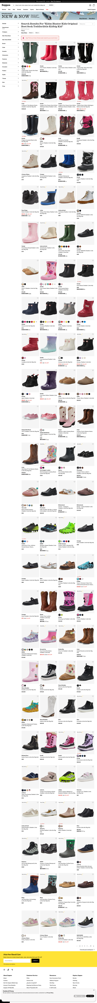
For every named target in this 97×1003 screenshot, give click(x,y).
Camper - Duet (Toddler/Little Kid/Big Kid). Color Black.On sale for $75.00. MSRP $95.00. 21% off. (30, 606)
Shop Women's (83, 18)
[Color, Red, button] (52, 322)
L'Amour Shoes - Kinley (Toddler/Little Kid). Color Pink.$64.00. (30, 927)
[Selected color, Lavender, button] (78, 756)
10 (90, 946)
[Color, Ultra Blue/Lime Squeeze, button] (25, 541)
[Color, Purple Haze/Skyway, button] (27, 720)
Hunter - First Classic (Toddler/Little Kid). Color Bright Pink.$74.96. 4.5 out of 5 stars (49, 59)
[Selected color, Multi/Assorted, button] (59, 579)
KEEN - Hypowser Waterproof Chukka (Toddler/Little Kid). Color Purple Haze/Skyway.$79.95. (30, 641)
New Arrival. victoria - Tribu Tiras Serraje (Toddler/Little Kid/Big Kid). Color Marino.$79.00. (30, 782)
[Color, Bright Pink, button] (27, 66)
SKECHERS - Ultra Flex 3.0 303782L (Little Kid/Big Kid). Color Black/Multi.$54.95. (85, 927)
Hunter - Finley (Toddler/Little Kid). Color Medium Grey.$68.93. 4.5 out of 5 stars (67, 313)
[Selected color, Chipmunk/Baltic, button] (23, 720)
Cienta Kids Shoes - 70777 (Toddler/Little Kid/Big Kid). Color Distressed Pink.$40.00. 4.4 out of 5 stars (30, 422)
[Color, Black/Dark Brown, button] (43, 685)
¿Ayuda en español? (32, 983)
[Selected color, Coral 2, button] (41, 430)
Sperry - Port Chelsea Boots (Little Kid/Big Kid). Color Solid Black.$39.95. (67, 460)
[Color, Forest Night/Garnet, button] (32, 649)
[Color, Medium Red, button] (32, 322)
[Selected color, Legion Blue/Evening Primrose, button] (41, 541)
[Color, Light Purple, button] (80, 358)
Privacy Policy (50, 992)
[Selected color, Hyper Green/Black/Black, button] (59, 541)
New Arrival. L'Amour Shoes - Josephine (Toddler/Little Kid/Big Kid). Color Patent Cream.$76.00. (30, 166)
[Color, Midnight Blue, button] (80, 898)
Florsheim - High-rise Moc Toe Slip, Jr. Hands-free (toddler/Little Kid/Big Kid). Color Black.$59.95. (49, 497)
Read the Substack (56, 1)
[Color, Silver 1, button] (43, 826)
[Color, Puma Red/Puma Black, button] (80, 579)
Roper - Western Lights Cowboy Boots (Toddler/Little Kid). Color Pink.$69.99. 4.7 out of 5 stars (67, 422)
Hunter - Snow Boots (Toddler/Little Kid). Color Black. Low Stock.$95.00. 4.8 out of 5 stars (85, 276)
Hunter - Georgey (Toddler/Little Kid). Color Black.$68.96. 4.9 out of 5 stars (49, 313)
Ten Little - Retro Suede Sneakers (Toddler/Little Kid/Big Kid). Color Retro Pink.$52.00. (30, 497)
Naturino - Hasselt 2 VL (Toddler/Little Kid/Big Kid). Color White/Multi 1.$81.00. (85, 782)
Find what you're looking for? (86, 949)
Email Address (8, 960)
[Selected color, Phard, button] (59, 826)
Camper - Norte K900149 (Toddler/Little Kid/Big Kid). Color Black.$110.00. (49, 166)
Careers (5, 980)
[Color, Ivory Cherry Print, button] (46, 284)
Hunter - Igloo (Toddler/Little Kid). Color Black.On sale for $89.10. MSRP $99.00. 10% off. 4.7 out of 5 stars (30, 386)
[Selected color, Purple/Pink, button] (59, 615)
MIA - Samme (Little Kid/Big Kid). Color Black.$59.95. (67, 712)
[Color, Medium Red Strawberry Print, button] (50, 284)
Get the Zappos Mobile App (10, 983)
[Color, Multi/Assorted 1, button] (62, 579)
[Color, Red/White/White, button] (66, 541)
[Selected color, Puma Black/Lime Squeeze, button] (23, 541)
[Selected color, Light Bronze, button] (78, 394)
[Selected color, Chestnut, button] (23, 284)
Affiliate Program (54, 980)
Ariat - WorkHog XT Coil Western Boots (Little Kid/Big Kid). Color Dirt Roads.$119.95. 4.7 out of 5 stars (30, 460)
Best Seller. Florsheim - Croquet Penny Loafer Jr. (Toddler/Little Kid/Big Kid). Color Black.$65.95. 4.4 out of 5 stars (85, 460)
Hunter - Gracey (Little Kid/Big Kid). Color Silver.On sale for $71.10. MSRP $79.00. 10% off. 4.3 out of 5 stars (67, 350)
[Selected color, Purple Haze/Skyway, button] (23, 649)
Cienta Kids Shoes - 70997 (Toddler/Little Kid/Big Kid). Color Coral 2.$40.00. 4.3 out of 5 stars (49, 422)
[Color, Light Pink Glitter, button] (64, 322)
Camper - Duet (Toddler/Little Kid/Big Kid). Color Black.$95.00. (85, 534)
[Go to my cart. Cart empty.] (93, 5)
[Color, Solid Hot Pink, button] (62, 468)
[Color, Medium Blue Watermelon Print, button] (48, 284)
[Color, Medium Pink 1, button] (25, 358)
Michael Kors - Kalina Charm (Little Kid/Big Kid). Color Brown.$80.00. (30, 747)
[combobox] (30, 5)
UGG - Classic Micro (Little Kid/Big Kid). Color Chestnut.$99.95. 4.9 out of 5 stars (67, 386)
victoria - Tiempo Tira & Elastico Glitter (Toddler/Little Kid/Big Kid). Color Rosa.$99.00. (49, 782)
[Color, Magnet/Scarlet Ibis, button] (43, 541)
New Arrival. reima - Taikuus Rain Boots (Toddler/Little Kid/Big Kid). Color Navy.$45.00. (49, 202)
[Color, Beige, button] (25, 790)
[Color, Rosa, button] (29, 790)
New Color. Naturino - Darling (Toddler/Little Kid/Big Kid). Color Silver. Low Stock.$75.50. (49, 818)
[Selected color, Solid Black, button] (59, 468)
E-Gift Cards (53, 987)
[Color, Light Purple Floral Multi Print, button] (52, 284)
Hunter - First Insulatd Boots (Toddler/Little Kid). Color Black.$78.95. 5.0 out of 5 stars (67, 276)
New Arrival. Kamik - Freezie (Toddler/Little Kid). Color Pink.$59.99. (85, 606)
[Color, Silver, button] (82, 358)
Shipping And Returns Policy (34, 985)
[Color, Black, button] (25, 66)
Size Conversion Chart (55, 978)
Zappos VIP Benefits (8, 987)
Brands (74, 978)
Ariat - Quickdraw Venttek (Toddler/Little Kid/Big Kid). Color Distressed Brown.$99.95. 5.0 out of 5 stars (67, 130)
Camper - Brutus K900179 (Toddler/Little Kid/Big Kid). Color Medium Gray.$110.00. (85, 202)
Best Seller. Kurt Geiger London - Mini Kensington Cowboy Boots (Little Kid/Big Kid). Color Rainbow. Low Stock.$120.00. (49, 460)
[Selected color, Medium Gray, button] (78, 211)
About (5, 978)
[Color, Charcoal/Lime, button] (82, 175)
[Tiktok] (8, 969)
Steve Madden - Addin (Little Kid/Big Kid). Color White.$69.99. (49, 712)
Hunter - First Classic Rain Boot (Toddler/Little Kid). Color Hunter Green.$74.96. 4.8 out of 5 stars (67, 239)
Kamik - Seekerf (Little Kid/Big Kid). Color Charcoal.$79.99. (49, 676)
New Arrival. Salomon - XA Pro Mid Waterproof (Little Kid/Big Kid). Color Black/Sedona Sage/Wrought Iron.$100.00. (30, 854)
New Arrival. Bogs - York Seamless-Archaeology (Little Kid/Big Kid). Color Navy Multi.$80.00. (30, 890)
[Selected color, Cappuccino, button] (78, 898)
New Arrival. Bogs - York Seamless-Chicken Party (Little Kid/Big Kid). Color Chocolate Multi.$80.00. (49, 890)
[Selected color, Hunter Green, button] (23, 66)
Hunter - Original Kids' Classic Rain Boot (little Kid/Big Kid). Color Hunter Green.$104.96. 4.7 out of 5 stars (30, 59)
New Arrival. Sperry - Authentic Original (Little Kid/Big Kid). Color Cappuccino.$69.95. (85, 890)
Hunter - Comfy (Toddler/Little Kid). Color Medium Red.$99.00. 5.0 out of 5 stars (85, 313)
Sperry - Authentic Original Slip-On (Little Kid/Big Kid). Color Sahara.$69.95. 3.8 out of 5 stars (67, 890)
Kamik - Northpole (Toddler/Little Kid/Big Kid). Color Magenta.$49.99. (85, 130)
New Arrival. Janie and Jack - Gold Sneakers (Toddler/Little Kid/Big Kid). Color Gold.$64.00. (30, 818)
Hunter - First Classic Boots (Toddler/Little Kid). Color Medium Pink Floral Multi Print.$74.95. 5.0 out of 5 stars (49, 276)
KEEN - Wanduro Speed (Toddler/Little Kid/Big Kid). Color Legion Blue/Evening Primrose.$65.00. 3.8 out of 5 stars (49, 534)
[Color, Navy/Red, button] (80, 615)
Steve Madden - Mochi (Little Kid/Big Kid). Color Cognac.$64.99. (67, 676)
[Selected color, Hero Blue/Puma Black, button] (78, 579)
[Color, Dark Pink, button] (25, 322)
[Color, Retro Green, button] (32, 505)
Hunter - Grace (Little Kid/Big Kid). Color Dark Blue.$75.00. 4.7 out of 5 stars (30, 313)
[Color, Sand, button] (64, 394)
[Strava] (12, 969)
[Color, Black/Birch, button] (29, 649)
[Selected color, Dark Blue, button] (23, 322)
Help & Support (92, 9)
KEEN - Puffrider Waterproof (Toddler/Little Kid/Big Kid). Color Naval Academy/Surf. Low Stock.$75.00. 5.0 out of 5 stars (67, 166)
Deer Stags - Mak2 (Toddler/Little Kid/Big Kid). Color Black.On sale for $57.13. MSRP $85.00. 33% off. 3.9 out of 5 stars (30, 202)
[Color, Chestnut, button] (87, 394)
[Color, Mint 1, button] (43, 430)
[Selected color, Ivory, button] (41, 139)
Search (51, 5)
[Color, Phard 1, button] (62, 826)
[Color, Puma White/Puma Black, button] (82, 579)
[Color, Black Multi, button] (43, 468)
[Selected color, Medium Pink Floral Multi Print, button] (41, 284)
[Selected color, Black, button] (78, 175)
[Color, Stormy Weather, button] (80, 685)
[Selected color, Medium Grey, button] (59, 322)
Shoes (30, 32)
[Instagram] (4, 969)
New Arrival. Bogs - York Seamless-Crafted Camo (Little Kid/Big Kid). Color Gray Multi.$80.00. (67, 854)
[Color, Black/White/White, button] (68, 541)
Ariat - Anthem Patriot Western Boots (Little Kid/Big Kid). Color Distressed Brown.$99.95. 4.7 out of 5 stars (85, 422)
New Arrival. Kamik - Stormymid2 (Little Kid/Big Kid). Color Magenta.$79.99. (67, 747)
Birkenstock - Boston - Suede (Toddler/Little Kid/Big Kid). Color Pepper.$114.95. (85, 497)
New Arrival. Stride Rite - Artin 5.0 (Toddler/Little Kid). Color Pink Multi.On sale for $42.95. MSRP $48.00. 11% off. (67, 927)
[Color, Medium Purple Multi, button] (85, 322)
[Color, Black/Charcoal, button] (82, 615)
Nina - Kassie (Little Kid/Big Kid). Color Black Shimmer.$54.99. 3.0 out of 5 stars (85, 818)
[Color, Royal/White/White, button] (64, 541)
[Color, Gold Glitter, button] (50, 322)
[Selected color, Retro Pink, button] (23, 505)
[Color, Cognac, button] (43, 505)
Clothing (75, 980)
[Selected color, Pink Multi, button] (59, 936)
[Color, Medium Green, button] (27, 322)
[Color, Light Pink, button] (62, 284)
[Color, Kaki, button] (27, 790)
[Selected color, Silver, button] (59, 358)
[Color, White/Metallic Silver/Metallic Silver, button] (62, 541)
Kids (37, 32)
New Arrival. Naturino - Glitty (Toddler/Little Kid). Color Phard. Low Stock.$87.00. (67, 818)
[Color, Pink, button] (43, 139)
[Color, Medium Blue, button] (27, 394)
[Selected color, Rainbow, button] (41, 468)
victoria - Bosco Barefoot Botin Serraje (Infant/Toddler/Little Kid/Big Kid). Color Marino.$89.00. (85, 854)
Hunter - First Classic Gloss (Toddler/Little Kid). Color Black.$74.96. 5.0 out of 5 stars (67, 59)
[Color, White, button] (25, 936)
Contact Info (30, 980)
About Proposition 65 (32, 987)
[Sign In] (90, 5)
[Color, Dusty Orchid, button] (62, 394)
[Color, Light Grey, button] (85, 358)
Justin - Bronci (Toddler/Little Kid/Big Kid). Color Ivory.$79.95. (49, 130)
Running (75, 985)
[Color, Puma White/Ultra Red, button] (27, 541)
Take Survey (53, 985)
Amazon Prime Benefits (9, 985)
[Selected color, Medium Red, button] (78, 322)
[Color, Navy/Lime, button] (62, 615)
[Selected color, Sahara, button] (59, 898)
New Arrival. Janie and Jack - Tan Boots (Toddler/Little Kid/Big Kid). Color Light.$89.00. (67, 202)
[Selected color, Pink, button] (78, 615)
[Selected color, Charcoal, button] (41, 685)
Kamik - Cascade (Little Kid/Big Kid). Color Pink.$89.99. (49, 747)
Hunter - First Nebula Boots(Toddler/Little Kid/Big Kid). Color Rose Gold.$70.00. (30, 239)
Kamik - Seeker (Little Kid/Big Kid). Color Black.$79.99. (85, 676)
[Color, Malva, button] (80, 862)
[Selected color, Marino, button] (23, 790)
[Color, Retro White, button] (27, 505)
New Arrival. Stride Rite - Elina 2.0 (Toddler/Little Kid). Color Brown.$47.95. (67, 641)
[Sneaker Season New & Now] (48, 16)
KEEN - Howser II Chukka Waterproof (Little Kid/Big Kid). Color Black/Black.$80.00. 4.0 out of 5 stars (49, 854)
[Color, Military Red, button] (68, 246)
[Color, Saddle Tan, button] (82, 468)
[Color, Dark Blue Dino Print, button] (82, 322)
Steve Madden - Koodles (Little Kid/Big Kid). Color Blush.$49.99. (30, 676)
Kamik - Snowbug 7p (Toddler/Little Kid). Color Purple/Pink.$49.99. (67, 606)
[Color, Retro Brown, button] (25, 505)
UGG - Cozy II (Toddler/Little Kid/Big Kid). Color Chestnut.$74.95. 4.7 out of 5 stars (30, 276)
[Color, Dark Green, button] (43, 322)
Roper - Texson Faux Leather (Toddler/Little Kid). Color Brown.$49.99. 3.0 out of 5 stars (49, 606)
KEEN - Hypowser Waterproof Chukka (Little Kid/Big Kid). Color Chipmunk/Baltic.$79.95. (30, 712)
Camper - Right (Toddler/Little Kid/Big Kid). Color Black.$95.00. (30, 570)
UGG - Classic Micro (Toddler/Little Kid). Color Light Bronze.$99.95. (85, 386)
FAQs (28, 978)
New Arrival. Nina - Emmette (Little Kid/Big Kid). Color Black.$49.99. (85, 712)
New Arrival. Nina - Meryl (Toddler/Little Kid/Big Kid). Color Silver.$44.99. (49, 570)
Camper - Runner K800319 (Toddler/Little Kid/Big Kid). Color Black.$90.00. (85, 239)
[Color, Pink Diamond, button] (80, 394)
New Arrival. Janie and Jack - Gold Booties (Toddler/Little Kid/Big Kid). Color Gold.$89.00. (49, 239)
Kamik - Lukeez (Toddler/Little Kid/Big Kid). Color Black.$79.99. (85, 166)
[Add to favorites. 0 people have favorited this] (38, 43)
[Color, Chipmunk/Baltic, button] (25, 649)
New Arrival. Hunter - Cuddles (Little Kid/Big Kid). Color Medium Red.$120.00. (30, 350)
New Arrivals (76, 983)
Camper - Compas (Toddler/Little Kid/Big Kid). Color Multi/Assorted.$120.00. (67, 570)
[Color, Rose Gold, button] (64, 468)
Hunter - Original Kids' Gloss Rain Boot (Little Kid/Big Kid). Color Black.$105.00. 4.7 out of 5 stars (85, 59)
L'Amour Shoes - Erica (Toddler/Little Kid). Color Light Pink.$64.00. (49, 927)
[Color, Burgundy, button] (80, 468)
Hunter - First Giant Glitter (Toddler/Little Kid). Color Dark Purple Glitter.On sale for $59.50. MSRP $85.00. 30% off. (49, 386)
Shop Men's (92, 18)
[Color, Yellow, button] (29, 66)
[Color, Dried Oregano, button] (68, 394)
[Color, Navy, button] (80, 175)
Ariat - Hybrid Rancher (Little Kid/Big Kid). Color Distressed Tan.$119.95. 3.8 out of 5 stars (85, 641)
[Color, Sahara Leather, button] (62, 898)
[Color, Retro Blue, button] (29, 505)
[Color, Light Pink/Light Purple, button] (80, 322)
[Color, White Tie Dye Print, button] (43, 284)
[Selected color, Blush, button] (23, 685)
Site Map (52, 983)
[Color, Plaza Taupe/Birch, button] (27, 649)
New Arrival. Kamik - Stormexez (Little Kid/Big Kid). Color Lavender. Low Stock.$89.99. (85, 747)
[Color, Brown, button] (62, 936)
